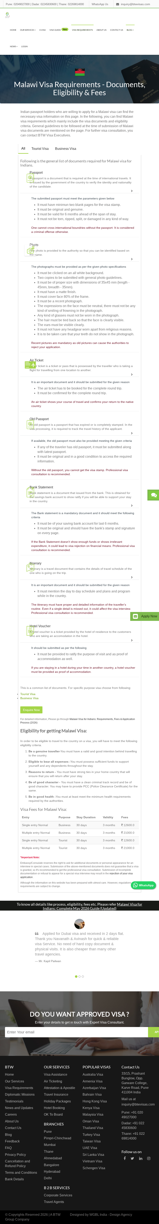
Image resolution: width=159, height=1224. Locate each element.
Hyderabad (52, 1171)
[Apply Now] (135, 616)
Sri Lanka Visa (93, 1154)
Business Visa (65, 148)
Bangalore (51, 1165)
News (13, 46)
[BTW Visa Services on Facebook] (125, 1158)
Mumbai (50, 1145)
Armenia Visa (92, 1081)
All (23, 148)
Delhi (48, 1178)
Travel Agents (54, 1202)
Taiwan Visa (92, 1141)
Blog (129, 30)
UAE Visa (90, 1148)
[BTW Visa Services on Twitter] (132, 1158)
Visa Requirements (82, 30)
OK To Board (53, 1114)
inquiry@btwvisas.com (135, 4)
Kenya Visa (91, 1108)
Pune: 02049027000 (18, 4)
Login (24, 46)
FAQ (8, 1148)
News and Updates (19, 1108)
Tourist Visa (40, 148)
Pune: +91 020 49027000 (132, 1115)
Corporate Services (58, 1195)
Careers (11, 1114)
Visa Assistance (55, 1074)
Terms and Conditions (21, 1172)
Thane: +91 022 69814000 (133, 1136)
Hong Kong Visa (95, 1101)
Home (13, 30)
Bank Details (14, 1179)
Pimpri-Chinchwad (57, 1138)
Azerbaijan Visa (94, 1088)
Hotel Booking (54, 1108)
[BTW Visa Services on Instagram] (148, 1158)
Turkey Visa (91, 1134)
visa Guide (58, 29)
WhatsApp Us (100, 4)
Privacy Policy (15, 1154)
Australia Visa (93, 1074)
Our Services (27, 30)
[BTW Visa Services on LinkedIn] (140, 1158)
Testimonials (14, 1101)
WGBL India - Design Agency (110, 1214)
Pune (48, 1131)
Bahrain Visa (92, 1094)
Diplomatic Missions (20, 1094)
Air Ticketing (53, 1081)
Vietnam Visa (92, 1161)
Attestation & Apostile (59, 1088)
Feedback (12, 1141)
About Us (101, 30)
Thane (48, 1151)
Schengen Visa (94, 1168)
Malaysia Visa (93, 1114)
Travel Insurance (56, 1094)
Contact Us (116, 30)
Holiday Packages (57, 1101)
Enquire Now (31, 710)
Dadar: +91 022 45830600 (133, 1125)
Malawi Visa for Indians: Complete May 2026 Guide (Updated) (92, 906)
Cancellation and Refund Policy (17, 1164)
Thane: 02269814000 (71, 4)
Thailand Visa (93, 1128)
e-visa (43, 30)
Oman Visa (91, 1121)
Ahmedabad (53, 1158)
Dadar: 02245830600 (44, 4)
